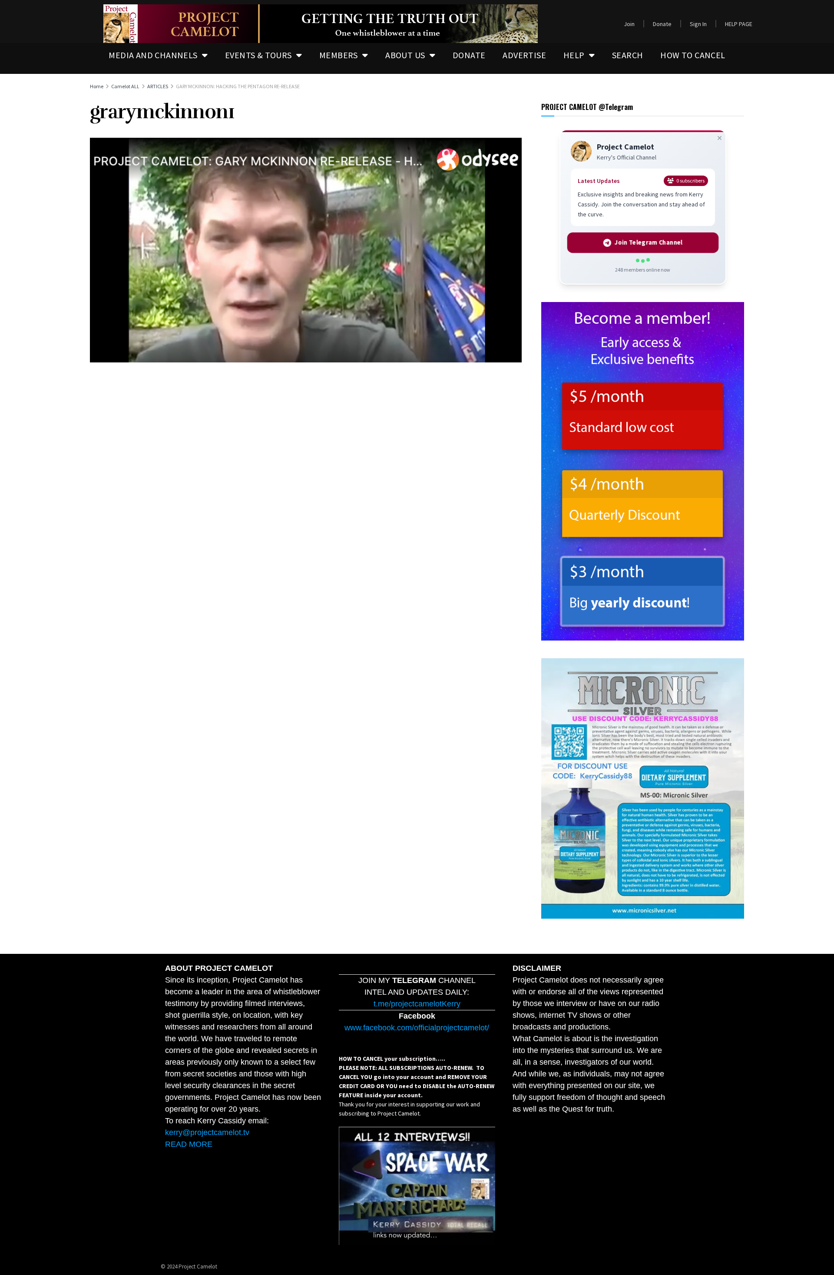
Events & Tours (258, 55)
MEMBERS (338, 55)
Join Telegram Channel (648, 243)
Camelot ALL (125, 86)
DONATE (469, 55)
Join (629, 24)
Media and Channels (153, 55)
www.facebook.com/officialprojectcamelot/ (416, 1027)
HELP (574, 55)
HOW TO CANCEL (692, 55)
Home (96, 86)
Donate (662, 24)
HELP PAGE (738, 24)
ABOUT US (405, 55)
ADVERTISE (524, 55)
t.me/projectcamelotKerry (417, 1003)
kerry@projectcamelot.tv (207, 1132)
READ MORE (188, 1144)
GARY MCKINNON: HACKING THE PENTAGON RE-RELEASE (238, 86)
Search (627, 55)
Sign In (698, 24)
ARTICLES (157, 86)
